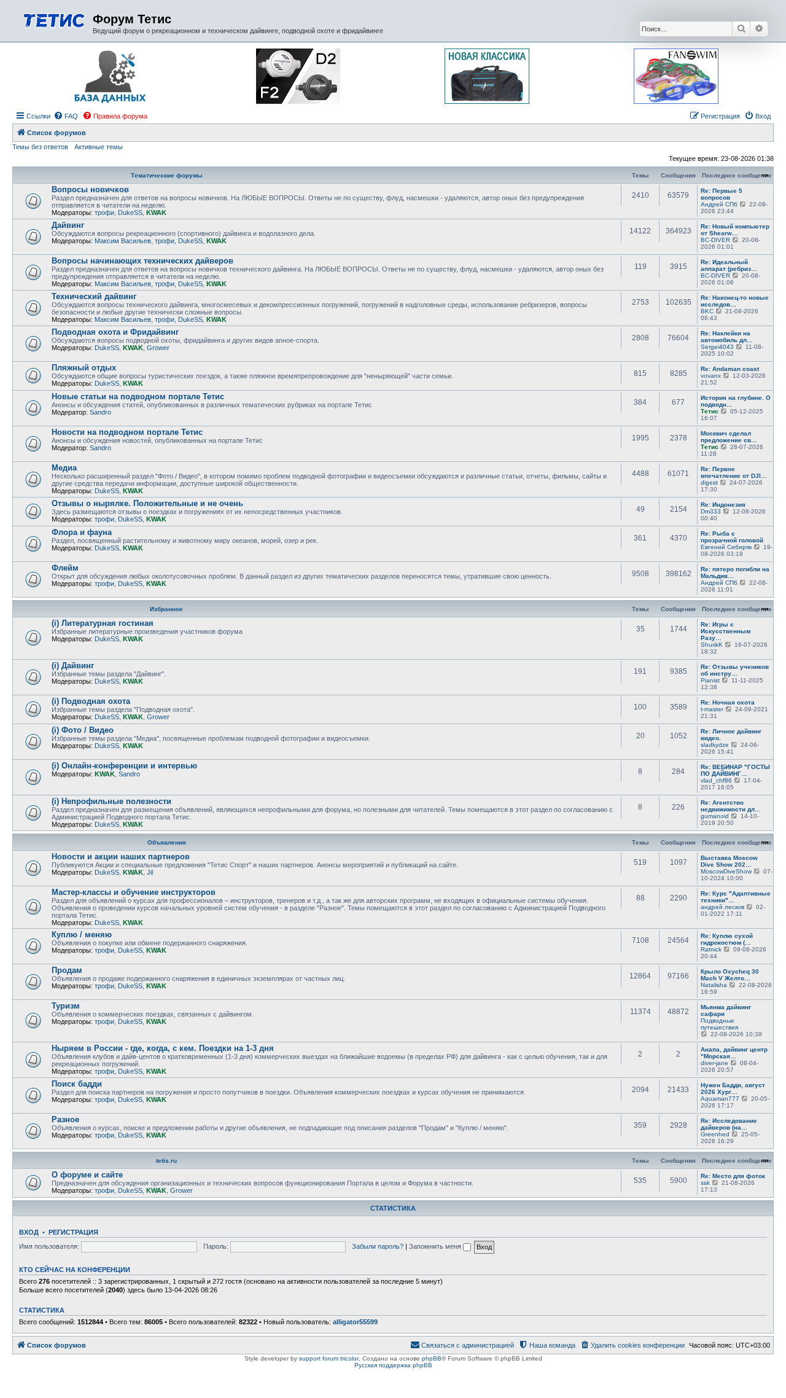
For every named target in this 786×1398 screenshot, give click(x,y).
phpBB (432, 1358)
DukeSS (130, 212)
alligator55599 (355, 1322)
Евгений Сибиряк (726, 547)
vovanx (711, 375)
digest (709, 482)
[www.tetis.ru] (54, 19)
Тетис (709, 411)
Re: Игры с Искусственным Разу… (725, 631)
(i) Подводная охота (91, 701)
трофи (104, 212)
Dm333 (711, 511)
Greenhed (715, 1134)
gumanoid (715, 816)
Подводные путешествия (719, 1024)
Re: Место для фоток (733, 1176)
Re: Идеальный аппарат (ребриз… (729, 265)
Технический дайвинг (94, 296)
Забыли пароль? (377, 1246)
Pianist (710, 680)
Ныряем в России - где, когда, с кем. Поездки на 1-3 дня (163, 1048)
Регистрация (73, 1232)
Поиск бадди (77, 1083)
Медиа (64, 467)
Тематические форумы (167, 175)
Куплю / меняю (82, 934)
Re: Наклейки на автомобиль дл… (727, 336)
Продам (67, 970)
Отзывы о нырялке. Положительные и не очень (147, 503)
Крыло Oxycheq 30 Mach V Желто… (730, 975)
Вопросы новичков (90, 189)
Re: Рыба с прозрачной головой (732, 537)
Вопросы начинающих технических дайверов (142, 260)
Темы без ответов (40, 146)
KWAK (156, 212)
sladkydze (715, 744)
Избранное (166, 609)
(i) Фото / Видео (83, 730)
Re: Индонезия (723, 504)
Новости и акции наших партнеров (121, 856)
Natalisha (714, 985)
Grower (158, 347)
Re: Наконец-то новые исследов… (735, 301)
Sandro (100, 412)
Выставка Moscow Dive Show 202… (729, 861)
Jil (150, 872)
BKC (707, 311)
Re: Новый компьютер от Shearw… (735, 229)
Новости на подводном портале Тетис (127, 432)
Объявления (166, 842)
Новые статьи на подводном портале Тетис (138, 396)
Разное (65, 1119)
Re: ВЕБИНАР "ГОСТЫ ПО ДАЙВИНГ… (735, 770)
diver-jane (714, 1063)
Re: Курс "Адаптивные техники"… (736, 897)
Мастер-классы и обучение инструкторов (134, 892)
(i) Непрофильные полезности (111, 801)
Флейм (65, 567)
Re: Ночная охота (728, 702)
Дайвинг (68, 225)
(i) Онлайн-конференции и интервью (124, 765)
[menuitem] (65, 116)
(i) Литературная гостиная (103, 623)
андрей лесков (722, 907)
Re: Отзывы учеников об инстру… (735, 670)
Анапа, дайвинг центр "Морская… (734, 1053)
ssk (705, 1182)
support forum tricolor (329, 1358)
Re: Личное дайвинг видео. (731, 734)
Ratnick (711, 949)
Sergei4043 (717, 346)
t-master (712, 709)
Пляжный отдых (84, 367)
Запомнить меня (436, 1246)
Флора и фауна (82, 532)
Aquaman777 (720, 1098)
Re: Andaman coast (730, 368)
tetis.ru (166, 1160)
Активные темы (98, 146)
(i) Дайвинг (73, 665)
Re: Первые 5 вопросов (721, 194)
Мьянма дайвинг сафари (726, 1010)
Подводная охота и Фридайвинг (115, 332)
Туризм (66, 1005)
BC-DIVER (715, 239)
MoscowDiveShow (726, 871)
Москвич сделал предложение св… (729, 436)
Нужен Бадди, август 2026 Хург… (733, 1088)
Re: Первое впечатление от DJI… (734, 472)
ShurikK (712, 644)
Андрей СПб (719, 204)
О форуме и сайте (87, 1174)
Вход (29, 1232)
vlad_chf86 (716, 780)
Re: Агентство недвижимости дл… (731, 806)
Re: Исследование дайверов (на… (729, 1124)
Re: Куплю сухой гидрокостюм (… (727, 939)
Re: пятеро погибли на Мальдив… (735, 572)
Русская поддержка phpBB (393, 1365)
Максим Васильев (123, 240)
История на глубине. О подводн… (736, 401)
